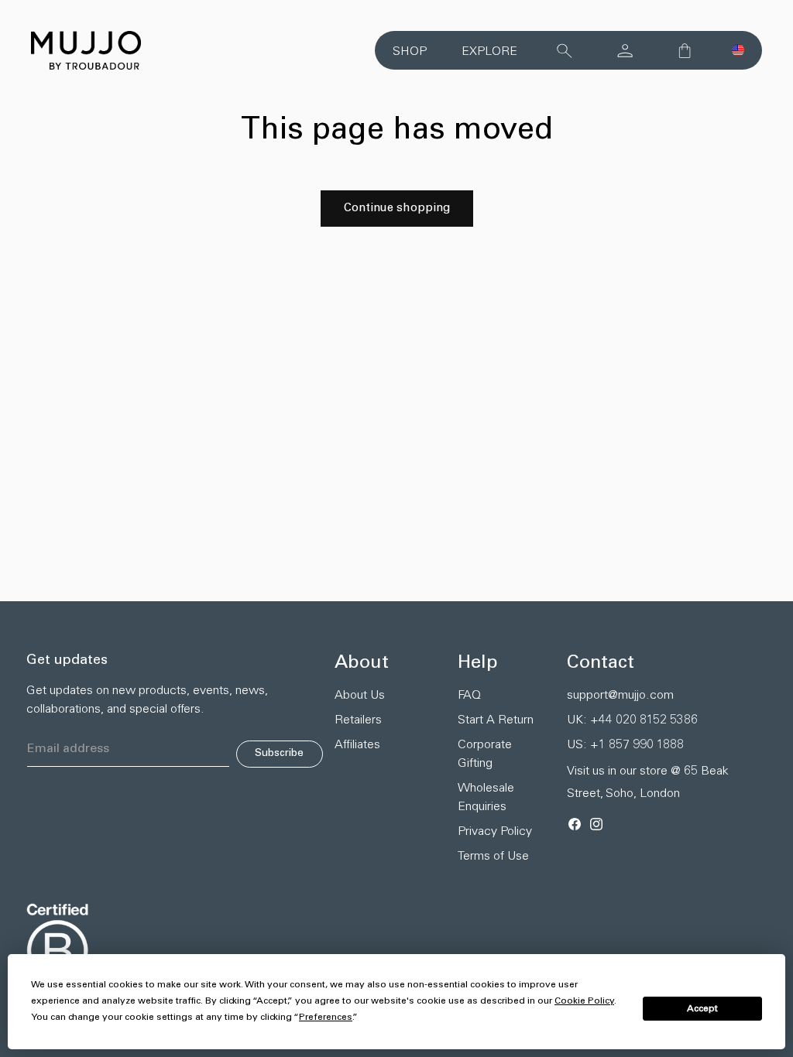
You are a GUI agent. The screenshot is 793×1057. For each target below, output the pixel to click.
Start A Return (496, 720)
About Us (360, 695)
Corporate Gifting (485, 754)
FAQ (469, 695)
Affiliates (357, 745)
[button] (738, 50)
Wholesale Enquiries (486, 797)
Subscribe (279, 753)
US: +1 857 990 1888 (625, 745)
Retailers (358, 720)
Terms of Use (493, 856)
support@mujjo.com (620, 695)
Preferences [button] (325, 1017)
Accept (702, 1009)
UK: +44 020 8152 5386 (632, 720)
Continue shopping (397, 208)
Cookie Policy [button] (584, 1001)
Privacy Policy (495, 832)
